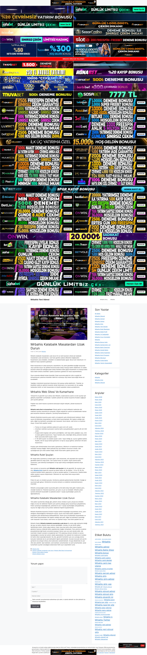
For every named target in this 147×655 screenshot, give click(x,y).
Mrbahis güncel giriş (104, 594)
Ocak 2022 (98, 509)
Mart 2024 (98, 441)
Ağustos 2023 (99, 459)
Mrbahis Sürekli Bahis (101, 350)
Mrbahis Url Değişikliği (102, 334)
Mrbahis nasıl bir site (104, 605)
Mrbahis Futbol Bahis (101, 360)
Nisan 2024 (98, 438)
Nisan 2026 (98, 399)
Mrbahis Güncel (100, 319)
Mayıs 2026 (98, 397)
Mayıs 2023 (98, 467)
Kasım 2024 (98, 420)
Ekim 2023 (98, 454)
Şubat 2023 (98, 475)
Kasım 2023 (98, 451)
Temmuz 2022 (99, 493)
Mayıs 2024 (98, 436)
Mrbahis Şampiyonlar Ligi (102, 345)
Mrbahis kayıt (109, 600)
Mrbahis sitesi (99, 617)
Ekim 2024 (98, 423)
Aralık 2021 (98, 511)
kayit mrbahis (98, 542)
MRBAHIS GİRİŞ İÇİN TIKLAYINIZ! (73, 59)
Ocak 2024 (98, 446)
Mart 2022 (98, 504)
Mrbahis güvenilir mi (104, 597)
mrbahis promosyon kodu (100, 612)
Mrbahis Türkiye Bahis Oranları (40, 552)
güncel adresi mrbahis (106, 539)
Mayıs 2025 (98, 407)
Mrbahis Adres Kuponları (102, 352)
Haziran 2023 (99, 465)
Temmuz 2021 (99, 524)
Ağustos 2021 (99, 522)
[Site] (36, 102)
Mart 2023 (98, 472)
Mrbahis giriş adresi (104, 579)
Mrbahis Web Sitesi (99, 622)
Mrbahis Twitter (102, 620)
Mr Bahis (97, 313)
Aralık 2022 (98, 480)
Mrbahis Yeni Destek (101, 326)
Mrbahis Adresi (99, 321)
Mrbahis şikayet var (101, 637)
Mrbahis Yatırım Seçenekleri (103, 363)
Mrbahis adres (98, 544)
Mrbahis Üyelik (99, 635)
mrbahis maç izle (112, 602)
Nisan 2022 (98, 501)
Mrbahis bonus (102, 553)
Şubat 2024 (98, 444)
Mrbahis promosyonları (102, 614)
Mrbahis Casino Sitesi (100, 570)
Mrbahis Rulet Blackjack (102, 329)
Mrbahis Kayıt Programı (102, 355)
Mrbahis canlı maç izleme (103, 564)
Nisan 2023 (98, 470)
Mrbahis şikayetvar (101, 639)
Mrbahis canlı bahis (101, 555)
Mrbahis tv (108, 617)
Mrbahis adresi (102, 547)
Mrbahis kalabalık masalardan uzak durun (43, 550)
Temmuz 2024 (99, 431)
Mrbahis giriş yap (103, 584)
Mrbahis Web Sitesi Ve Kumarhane (63, 550)
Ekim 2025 (98, 402)
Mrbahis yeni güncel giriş (104, 630)
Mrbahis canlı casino (103, 558)
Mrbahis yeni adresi (103, 625)
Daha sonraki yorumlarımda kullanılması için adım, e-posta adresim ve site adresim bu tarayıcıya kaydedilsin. (58, 600)
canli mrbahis (98, 539)
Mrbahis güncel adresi (105, 591)
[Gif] (73, 142)
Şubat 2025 (98, 412)
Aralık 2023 (98, 449)
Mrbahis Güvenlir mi (99, 600)
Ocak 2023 (98, 478)
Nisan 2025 (98, 410)
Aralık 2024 (98, 418)
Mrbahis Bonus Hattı (101, 342)
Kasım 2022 (98, 483)
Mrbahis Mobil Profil (101, 332)
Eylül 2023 (98, 457)
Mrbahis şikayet (109, 635)
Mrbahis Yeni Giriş (98, 627)
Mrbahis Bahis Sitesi (104, 550)
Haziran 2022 (99, 496)
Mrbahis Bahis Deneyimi (102, 347)
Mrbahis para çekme (103, 610)
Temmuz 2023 (99, 462)
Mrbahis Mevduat (100, 358)
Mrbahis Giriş (103, 299)
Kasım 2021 (98, 514)
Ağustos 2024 (99, 428)
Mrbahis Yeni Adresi (40, 299)
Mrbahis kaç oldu (101, 602)
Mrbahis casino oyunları (104, 569)
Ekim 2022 (98, 485)
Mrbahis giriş (100, 576)
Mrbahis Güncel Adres (101, 589)
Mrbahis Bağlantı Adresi (38, 554)
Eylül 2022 (98, 488)
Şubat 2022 (98, 506)
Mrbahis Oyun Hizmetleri (102, 337)
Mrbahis (112, 299)
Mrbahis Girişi (98, 581)
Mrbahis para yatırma (103, 608)
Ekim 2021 (98, 517)
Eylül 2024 (98, 425)
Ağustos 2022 (99, 491)
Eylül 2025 (98, 405)
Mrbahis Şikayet (100, 316)
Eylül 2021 (98, 519)
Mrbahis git (99, 587)
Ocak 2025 (98, 415)
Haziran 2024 (99, 433)
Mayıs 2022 (98, 498)
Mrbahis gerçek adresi (105, 573)
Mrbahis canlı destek (103, 560)
